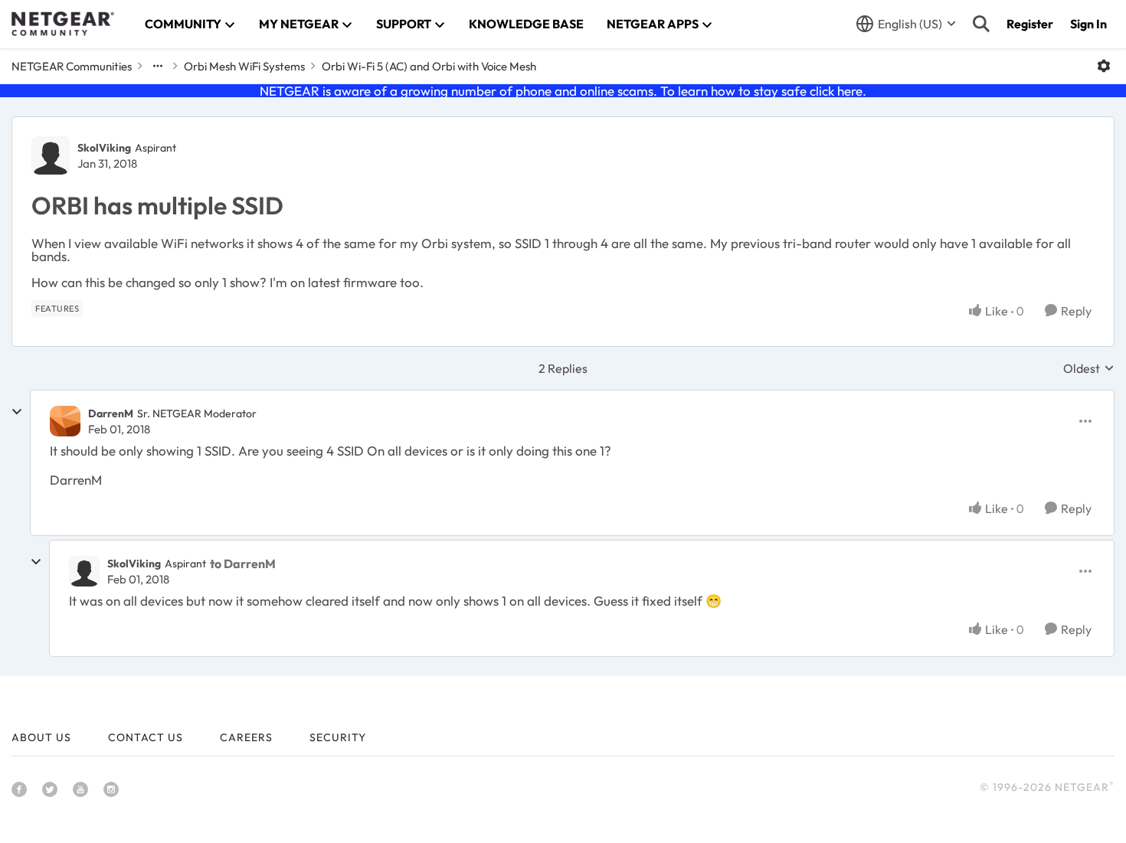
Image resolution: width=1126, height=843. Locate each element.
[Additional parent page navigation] (158, 66)
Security (337, 737)
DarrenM (110, 413)
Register (1030, 23)
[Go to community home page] (62, 23)
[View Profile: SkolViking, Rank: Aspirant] (50, 155)
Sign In (1088, 23)
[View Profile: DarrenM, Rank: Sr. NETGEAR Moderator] (65, 421)
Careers (246, 737)
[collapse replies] (17, 412)
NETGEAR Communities (71, 66)
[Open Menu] (1104, 66)
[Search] (981, 24)
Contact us (145, 737)
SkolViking (104, 147)
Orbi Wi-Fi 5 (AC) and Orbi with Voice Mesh (429, 66)
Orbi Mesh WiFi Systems (244, 66)
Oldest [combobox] (1089, 368)
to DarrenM (243, 563)
